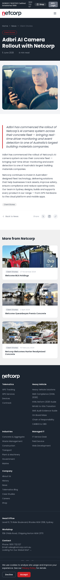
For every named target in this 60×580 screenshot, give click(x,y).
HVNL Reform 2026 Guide (44, 401)
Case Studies (8, 494)
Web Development (41, 445)
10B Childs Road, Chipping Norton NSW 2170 (22, 533)
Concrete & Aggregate (13, 436)
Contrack (6, 403)
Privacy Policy (29, 568)
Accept (24, 574)
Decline (9, 574)
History (5, 480)
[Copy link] (55, 216)
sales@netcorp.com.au (19, 547)
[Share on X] (43, 216)
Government (8, 459)
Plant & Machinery (11, 454)
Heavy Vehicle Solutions (43, 389)
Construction (8, 445)
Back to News (12, 216)
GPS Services (8, 394)
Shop (41, 4)
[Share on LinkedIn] (49, 216)
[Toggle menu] (55, 13)
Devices (6, 398)
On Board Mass (39, 415)
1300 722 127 (30, 4)
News (13, 26)
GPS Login (53, 4)
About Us (6, 476)
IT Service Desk (39, 436)
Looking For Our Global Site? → (17, 550)
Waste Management (12, 441)
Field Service (38, 441)
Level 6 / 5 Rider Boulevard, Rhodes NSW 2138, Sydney (27, 522)
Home (5, 26)
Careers (6, 498)
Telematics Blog (10, 489)
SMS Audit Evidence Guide (44, 410)
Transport (7, 450)
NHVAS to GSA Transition (44, 406)
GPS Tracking (8, 389)
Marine (5, 463)
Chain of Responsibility (43, 419)
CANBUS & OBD (39, 424)
